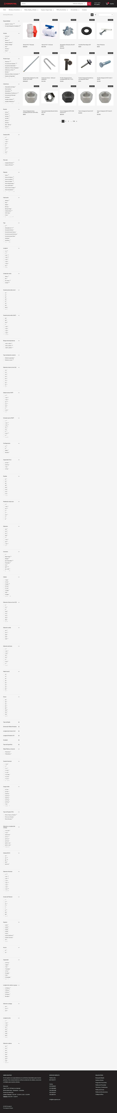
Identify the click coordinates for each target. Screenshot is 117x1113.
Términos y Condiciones (102, 1087)
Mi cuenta (97, 4)
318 (74, 121)
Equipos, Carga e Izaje (46, 10)
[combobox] (46, 4)
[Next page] (76, 121)
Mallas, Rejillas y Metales (30, 10)
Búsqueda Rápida (100, 1078)
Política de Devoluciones (102, 1092)
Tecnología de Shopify (8, 1108)
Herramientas (74, 10)
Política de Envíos (100, 1089)
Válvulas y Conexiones (14, 10)
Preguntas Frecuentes (101, 1082)
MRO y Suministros (61, 10)
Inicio (4, 10)
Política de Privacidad (101, 1085)
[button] (92, 14)
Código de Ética (99, 1094)
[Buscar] (89, 4)
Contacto (84, 10)
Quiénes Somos (99, 1080)
